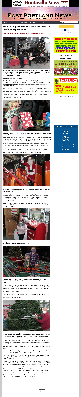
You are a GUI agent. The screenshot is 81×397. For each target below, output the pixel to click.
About (14, 22)
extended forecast (66, 149)
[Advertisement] (66, 113)
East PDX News (42, 389)
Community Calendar (29, 22)
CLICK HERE (31, 376)
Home (6, 22)
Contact (45, 22)
